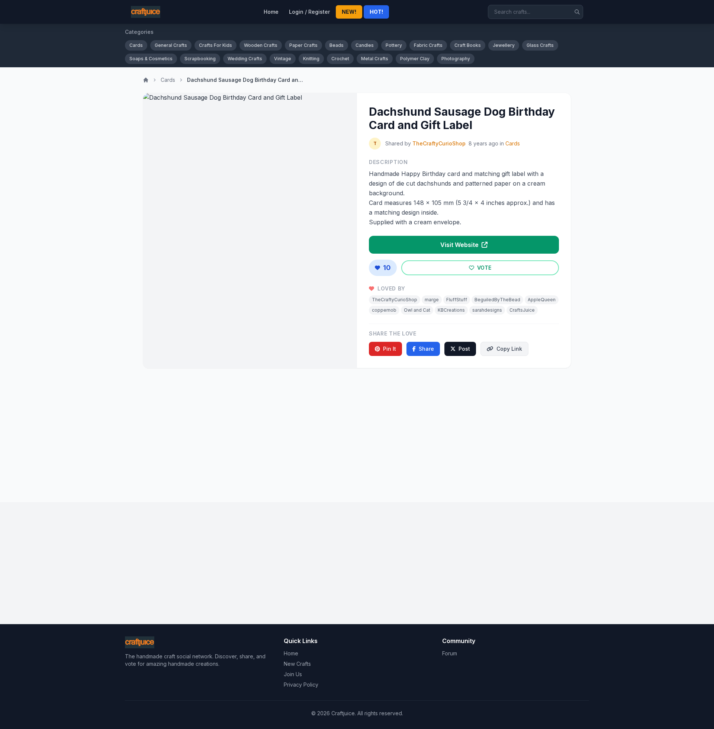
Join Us (293, 674)
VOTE (483, 267)
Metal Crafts (374, 58)
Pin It (389, 349)
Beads (336, 45)
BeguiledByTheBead (497, 299)
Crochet (340, 58)
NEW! (349, 12)
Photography (455, 58)
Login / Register (309, 12)
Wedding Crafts (245, 58)
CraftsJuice (522, 310)
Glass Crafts (540, 45)
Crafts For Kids (215, 45)
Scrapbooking (200, 58)
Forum (449, 653)
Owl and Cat (417, 310)
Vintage (282, 58)
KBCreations (451, 310)
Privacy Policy (301, 684)
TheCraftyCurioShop (439, 143)
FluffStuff (456, 299)
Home (271, 12)
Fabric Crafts (428, 45)
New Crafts (297, 664)
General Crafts (171, 45)
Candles (365, 45)
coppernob (384, 310)
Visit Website (460, 244)
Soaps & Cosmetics (151, 58)
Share (426, 349)
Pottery (394, 45)
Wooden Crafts (260, 45)
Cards (136, 45)
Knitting (311, 58)
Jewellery (504, 45)
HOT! (376, 12)
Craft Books (467, 45)
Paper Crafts (303, 45)
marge (432, 299)
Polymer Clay (415, 58)
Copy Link (509, 349)
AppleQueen (542, 299)
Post (464, 349)
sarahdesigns (487, 310)
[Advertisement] (357, 432)
